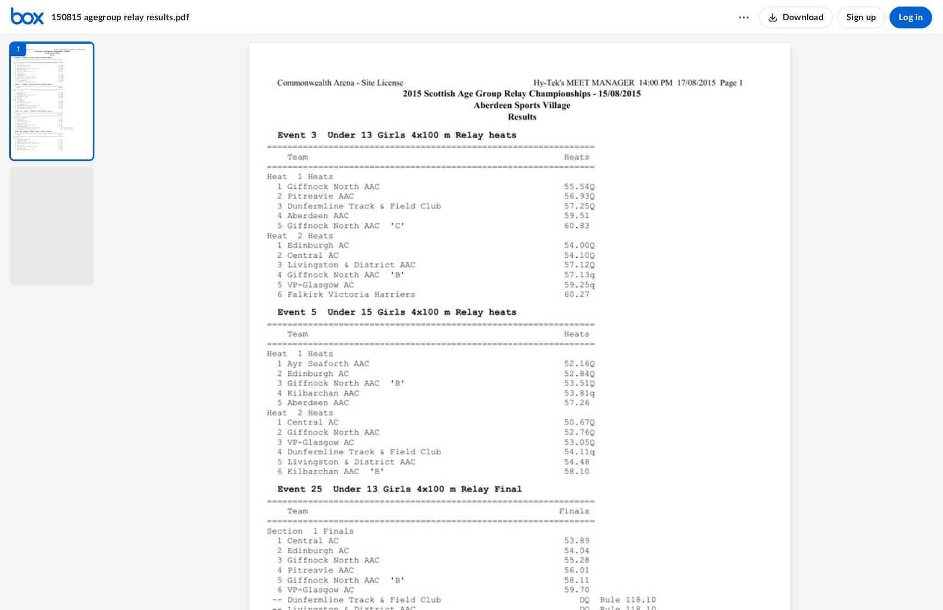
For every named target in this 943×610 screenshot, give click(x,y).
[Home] (27, 17)
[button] (52, 101)
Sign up (861, 17)
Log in (911, 17)
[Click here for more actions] (744, 17)
